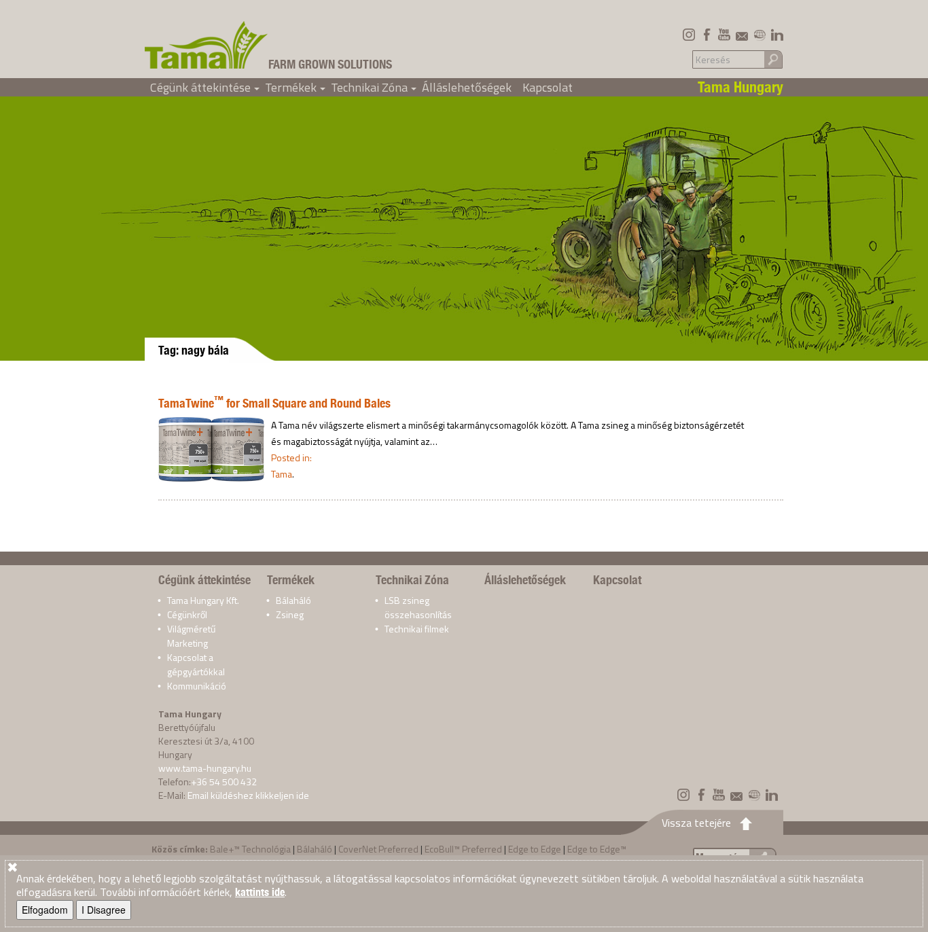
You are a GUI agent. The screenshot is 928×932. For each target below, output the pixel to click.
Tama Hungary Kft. (203, 600)
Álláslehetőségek (467, 87)
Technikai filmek (417, 629)
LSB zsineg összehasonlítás (418, 607)
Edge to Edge (534, 849)
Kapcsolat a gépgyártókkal (196, 664)
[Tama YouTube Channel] (724, 35)
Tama (281, 474)
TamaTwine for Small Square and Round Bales (274, 403)
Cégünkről (187, 614)
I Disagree (104, 909)
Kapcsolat (547, 87)
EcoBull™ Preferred (463, 849)
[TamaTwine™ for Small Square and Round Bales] (211, 448)
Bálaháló (293, 600)
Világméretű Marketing (191, 636)
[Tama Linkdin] (777, 35)
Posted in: (291, 457)
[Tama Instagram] (689, 35)
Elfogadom (45, 909)
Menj (773, 58)
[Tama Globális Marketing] (759, 35)
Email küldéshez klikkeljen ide (248, 795)
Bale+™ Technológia (250, 849)
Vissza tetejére (696, 822)
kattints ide (260, 892)
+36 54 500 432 (224, 781)
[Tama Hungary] (206, 45)
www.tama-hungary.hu (204, 768)
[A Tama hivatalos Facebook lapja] (706, 35)
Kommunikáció (196, 686)
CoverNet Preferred (378, 849)
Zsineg (290, 614)
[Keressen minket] (742, 35)
